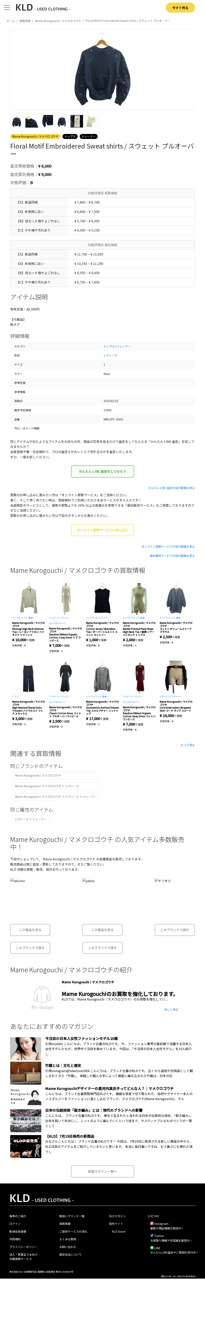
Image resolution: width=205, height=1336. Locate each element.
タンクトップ (101, 617)
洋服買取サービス (20, 1259)
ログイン (15, 1224)
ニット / (25, 617)
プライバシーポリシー (23, 1247)
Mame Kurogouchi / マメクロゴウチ (35, 136)
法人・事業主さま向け (23, 1254)
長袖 (31, 617)
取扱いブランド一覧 (71, 1216)
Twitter (159, 1236)
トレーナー (89, 136)
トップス (70, 136)
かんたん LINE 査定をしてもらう (102, 471)
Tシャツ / (136, 617)
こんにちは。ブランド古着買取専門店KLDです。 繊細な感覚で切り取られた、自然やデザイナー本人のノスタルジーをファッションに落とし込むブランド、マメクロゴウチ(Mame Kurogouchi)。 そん (119, 1096)
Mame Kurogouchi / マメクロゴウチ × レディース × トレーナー (56, 797)
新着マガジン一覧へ (102, 1171)
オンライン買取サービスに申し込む (102, 529)
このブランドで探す (30, 947)
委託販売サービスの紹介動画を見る (172, 556)
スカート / (164, 696)
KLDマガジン (117, 1216)
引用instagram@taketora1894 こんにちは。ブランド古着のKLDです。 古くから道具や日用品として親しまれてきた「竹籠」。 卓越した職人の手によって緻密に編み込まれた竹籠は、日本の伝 (119, 1073)
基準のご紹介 (17, 1216)
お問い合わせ (67, 1247)
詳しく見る (171, 1009)
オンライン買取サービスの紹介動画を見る (168, 546)
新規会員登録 (17, 1231)
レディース (110, 355)
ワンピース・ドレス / (58, 617)
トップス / (16, 617)
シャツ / (172, 617)
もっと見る (188, 745)
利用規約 (15, 1239)
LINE (157, 1248)
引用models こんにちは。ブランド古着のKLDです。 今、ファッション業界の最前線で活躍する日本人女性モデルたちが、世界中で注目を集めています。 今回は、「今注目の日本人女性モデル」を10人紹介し (118, 1048)
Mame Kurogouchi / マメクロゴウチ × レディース (47, 786)
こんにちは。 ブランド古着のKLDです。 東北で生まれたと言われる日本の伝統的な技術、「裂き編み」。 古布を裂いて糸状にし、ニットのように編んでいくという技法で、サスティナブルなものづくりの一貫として (119, 1120)
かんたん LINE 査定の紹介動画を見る (171, 488)
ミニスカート (175, 696)
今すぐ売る (180, 7)
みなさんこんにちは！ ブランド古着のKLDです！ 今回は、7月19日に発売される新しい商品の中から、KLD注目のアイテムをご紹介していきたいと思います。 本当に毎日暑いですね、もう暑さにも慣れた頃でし (119, 1146)
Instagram (161, 1224)
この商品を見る (30, 929)
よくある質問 (67, 1239)
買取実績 (64, 1224)
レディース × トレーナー (31, 819)
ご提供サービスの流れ (73, 1231)
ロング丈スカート (57, 623)
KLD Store (118, 1231)
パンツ (15, 696)
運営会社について (70, 1254)
